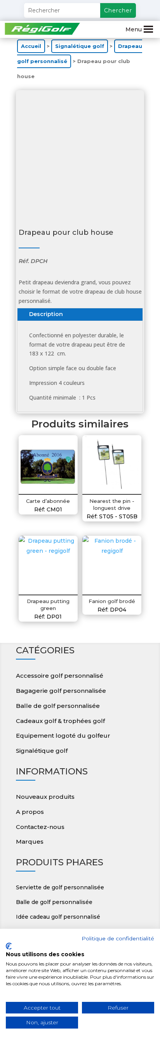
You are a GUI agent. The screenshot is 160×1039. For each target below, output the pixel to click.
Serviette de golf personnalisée (60, 887)
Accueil (31, 46)
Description (46, 314)
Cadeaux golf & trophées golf (60, 721)
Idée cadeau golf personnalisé (58, 916)
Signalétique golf (79, 46)
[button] (133, 29)
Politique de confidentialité (118, 938)
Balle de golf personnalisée (58, 705)
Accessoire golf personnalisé (59, 675)
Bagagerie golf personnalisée (61, 690)
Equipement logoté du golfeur (63, 735)
